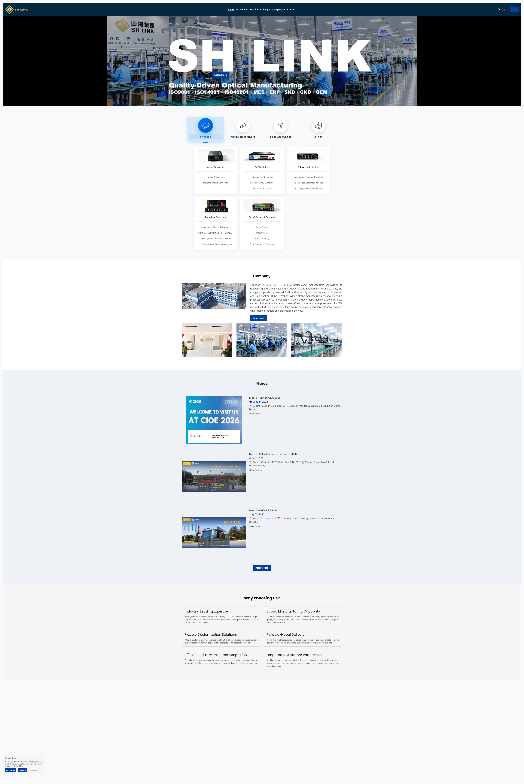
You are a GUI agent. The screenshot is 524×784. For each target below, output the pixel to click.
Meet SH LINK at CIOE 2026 (265, 397)
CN (514, 9)
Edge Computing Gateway (262, 244)
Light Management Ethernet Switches (216, 233)
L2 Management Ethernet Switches (215, 238)
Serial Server (262, 227)
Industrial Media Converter (215, 182)
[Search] (499, 9)
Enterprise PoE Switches (261, 182)
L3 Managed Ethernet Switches (308, 188)
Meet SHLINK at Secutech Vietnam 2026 (273, 454)
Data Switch (262, 233)
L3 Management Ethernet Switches (215, 244)
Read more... (255, 413)
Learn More (18, 766)
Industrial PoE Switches (262, 177)
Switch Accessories (261, 188)
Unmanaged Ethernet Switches (308, 177)
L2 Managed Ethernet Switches (308, 182)
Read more (258, 318)
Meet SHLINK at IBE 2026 (263, 510)
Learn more (220, 75)
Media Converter (215, 177)
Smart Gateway (262, 238)
